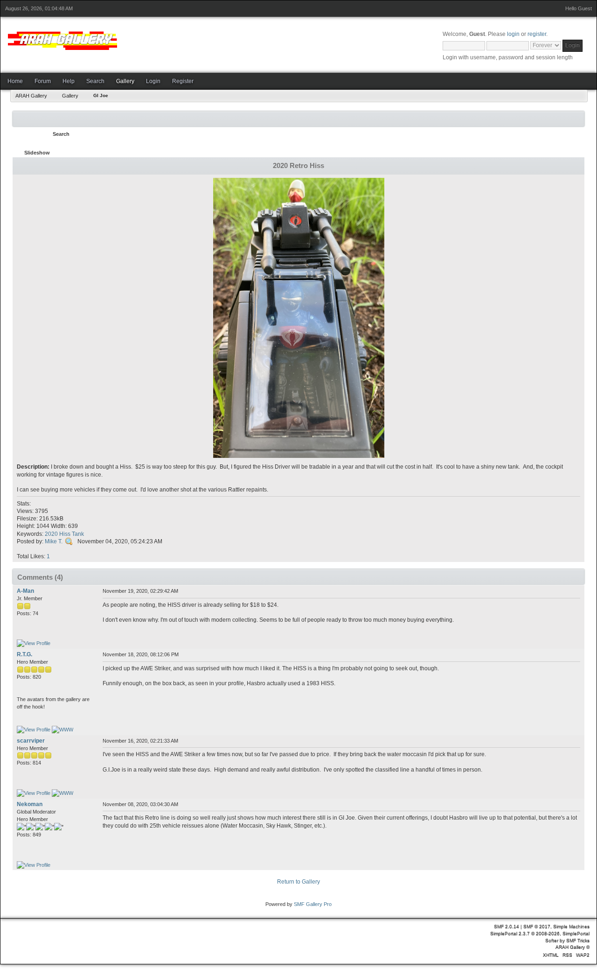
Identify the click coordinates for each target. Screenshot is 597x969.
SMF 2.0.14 (506, 926)
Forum (43, 81)
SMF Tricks (578, 940)
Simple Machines (571, 926)
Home (15, 81)
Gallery (125, 81)
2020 (51, 534)
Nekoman (29, 804)
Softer (551, 940)
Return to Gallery (298, 881)
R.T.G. (24, 654)
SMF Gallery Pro (313, 904)
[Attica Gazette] (62, 729)
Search (95, 81)
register (537, 34)
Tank (78, 534)
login (513, 34)
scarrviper (31, 740)
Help (68, 81)
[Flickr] (62, 793)
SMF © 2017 (536, 926)
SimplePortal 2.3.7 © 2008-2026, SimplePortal (540, 933)
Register (183, 81)
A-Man (25, 591)
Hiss (64, 534)
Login (153, 81)
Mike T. (53, 541)
